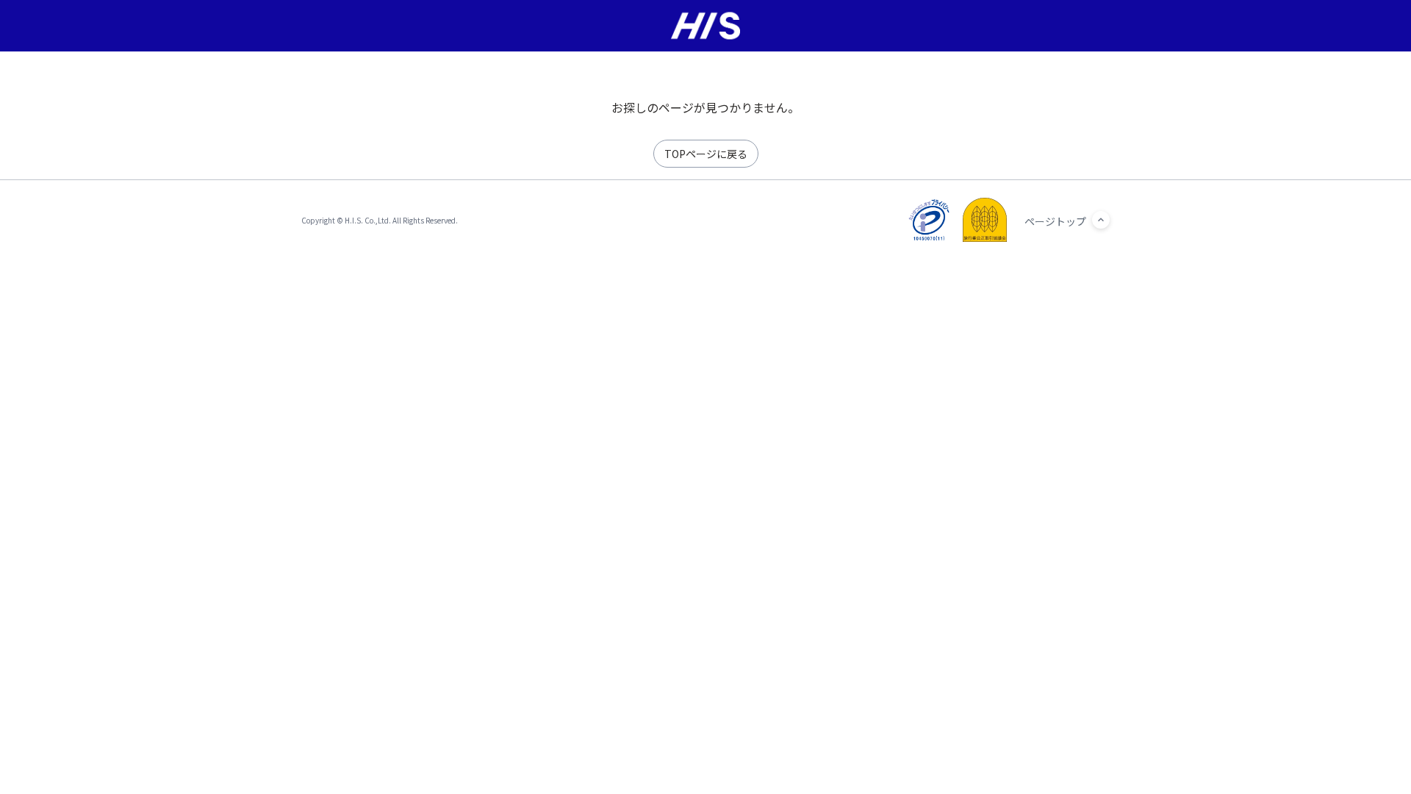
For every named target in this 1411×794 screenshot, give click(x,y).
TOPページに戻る (705, 153)
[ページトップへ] (1101, 220)
